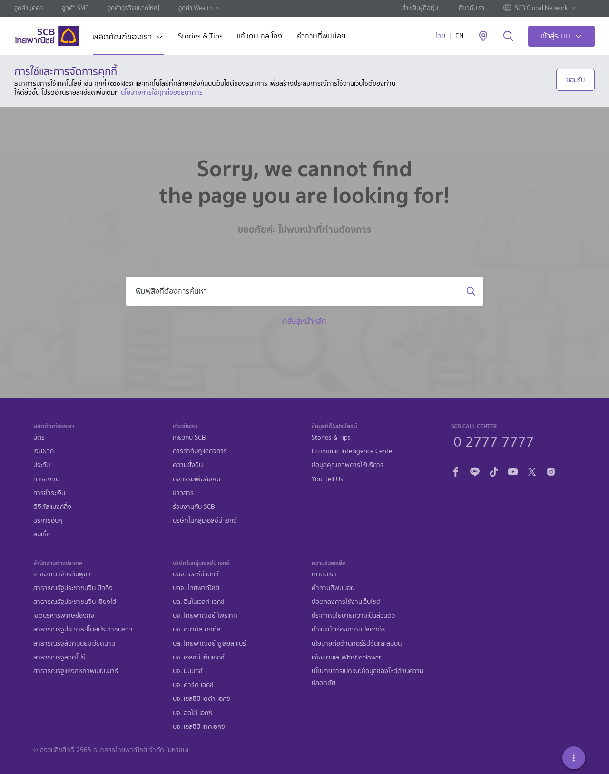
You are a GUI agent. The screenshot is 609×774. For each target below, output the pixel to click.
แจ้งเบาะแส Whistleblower (346, 657)
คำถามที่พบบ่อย (320, 36)
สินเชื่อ (41, 534)
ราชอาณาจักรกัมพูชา (62, 574)
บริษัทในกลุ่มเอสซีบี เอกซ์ (205, 521)
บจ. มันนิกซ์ (188, 671)
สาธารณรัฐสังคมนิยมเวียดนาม (74, 644)
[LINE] (475, 471)
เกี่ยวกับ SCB (189, 437)
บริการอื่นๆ (47, 521)
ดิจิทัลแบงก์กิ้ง (52, 507)
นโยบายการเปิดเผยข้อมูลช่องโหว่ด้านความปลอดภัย (367, 677)
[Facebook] (456, 471)
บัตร (39, 437)
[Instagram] (551, 471)
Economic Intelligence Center (353, 451)
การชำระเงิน (49, 493)
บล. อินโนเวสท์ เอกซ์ (199, 602)
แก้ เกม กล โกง (259, 36)
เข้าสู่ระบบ (555, 35)
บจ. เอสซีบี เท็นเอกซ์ (199, 657)
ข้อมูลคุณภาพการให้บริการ (347, 465)
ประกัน (41, 465)
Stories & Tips (200, 36)
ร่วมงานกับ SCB (194, 507)
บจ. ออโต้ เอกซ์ (192, 713)
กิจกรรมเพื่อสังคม (196, 479)
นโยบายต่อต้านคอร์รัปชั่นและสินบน (357, 644)
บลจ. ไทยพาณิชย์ (196, 588)
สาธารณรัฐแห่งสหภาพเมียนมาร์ (75, 671)
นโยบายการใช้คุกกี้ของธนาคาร (162, 92)
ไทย (440, 36)
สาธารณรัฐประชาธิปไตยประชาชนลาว (82, 629)
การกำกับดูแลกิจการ (200, 451)
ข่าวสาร (183, 493)
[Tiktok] (494, 471)
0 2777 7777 (493, 440)
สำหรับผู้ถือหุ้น (420, 7)
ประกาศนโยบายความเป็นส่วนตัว (353, 616)
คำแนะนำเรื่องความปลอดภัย (349, 629)
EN (459, 36)
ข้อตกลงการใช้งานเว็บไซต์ (346, 602)
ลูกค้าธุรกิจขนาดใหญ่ (133, 7)
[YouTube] (513, 471)
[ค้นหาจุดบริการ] (483, 36)
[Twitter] (532, 471)
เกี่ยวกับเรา (470, 7)
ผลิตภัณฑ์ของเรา (122, 37)
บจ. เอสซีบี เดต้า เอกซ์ (201, 699)
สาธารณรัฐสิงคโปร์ (59, 657)
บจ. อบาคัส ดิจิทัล (197, 629)
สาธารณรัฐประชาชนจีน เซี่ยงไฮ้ (74, 602)
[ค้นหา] (508, 36)
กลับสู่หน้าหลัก (304, 320)
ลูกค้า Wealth (195, 7)
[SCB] (46, 36)
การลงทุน (46, 479)
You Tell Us (327, 479)
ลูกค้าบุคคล (28, 7)
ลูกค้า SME (75, 7)
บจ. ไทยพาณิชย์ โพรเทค (205, 616)
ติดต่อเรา (324, 574)
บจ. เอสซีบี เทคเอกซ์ (199, 727)
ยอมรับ (575, 80)
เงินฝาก (43, 451)
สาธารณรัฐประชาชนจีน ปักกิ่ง (73, 588)
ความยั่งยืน (188, 465)
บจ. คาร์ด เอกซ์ (193, 685)
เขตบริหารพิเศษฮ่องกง (63, 616)
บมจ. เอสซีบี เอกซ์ (196, 574)
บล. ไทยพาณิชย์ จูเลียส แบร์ (209, 644)
